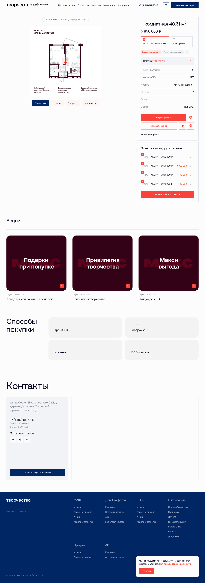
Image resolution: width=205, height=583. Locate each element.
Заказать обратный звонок (37, 472)
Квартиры (78, 507)
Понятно (147, 571)
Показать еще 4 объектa (167, 194)
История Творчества (178, 507)
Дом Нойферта (115, 500)
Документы (173, 536)
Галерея (172, 531)
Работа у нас (174, 527)
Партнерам (173, 512)
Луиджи (79, 545)
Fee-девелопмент (177, 522)
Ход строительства (83, 522)
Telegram (22, 512)
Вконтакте (10, 512)
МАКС (78, 500)
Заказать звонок (159, 126)
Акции (77, 517)
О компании (176, 500)
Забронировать (163, 117)
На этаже (57, 103)
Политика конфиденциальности (175, 564)
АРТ (108, 545)
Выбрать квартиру (185, 5)
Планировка (41, 103)
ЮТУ (140, 500)
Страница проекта (83, 512)
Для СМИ (172, 517)
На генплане (90, 103)
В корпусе (73, 103)
